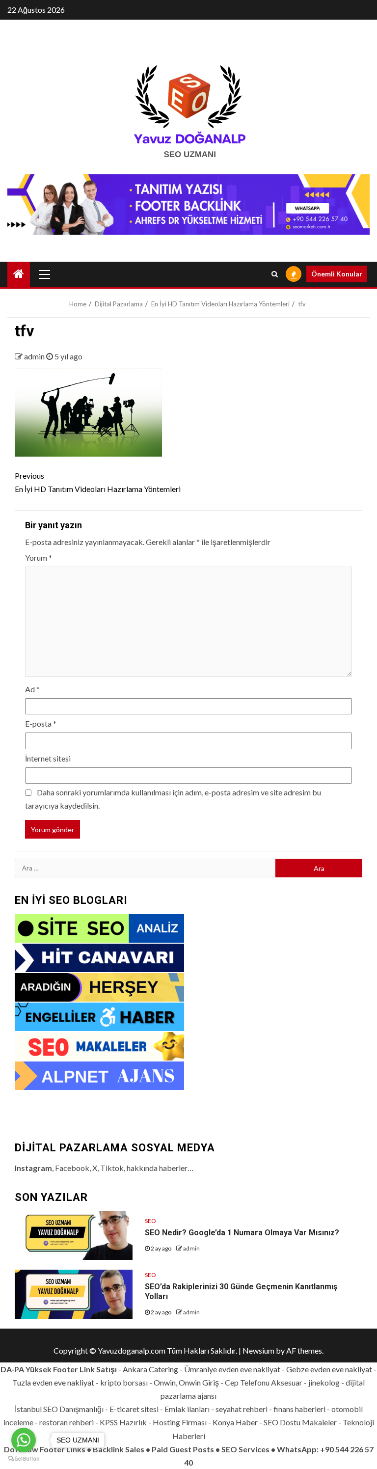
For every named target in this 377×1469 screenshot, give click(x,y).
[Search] (275, 274)
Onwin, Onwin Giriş (186, 1382)
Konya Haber (235, 1422)
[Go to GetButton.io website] (23, 1459)
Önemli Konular (336, 274)
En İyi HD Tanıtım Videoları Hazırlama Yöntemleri (98, 482)
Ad (32, 689)
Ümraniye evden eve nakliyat (232, 1369)
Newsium (258, 1350)
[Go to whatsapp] (23, 1440)
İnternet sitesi (48, 758)
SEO (150, 1220)
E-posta (40, 723)
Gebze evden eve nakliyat (329, 1369)
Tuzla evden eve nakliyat (53, 1382)
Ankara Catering (150, 1369)
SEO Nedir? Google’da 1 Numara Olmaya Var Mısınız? (242, 1232)
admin (35, 356)
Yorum (38, 557)
